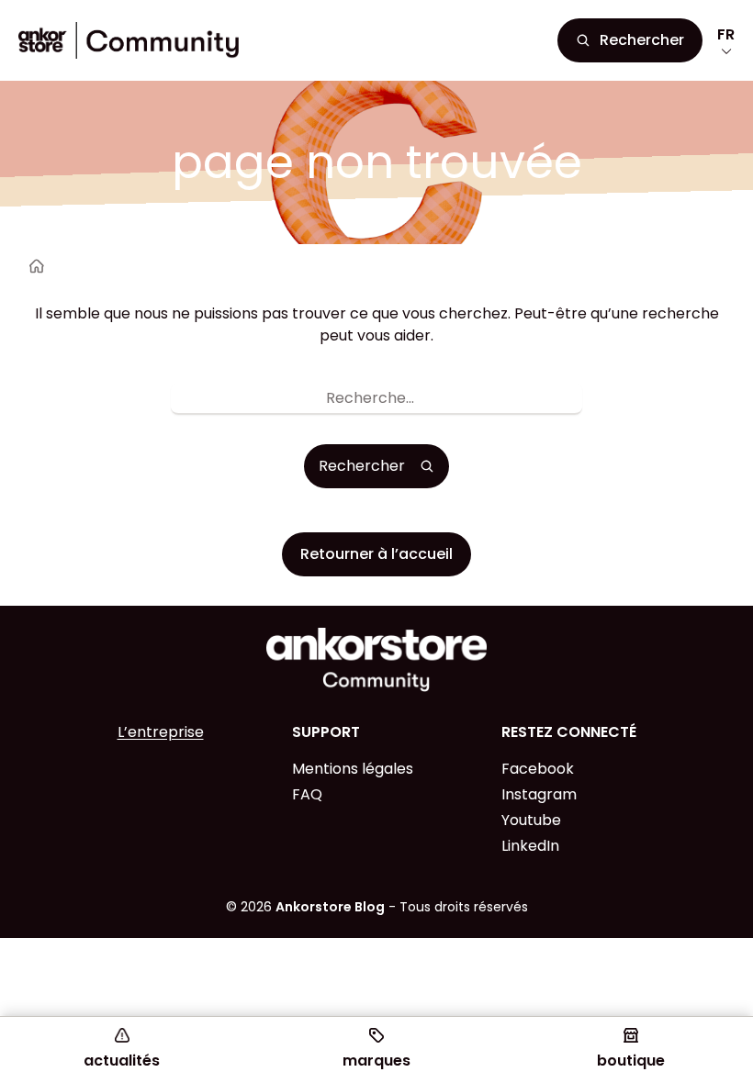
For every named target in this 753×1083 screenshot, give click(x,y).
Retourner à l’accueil (376, 553)
